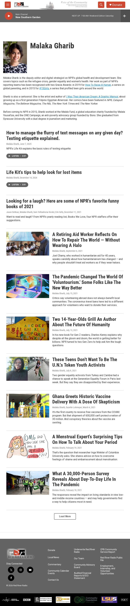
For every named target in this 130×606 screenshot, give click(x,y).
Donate (117, 4)
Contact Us (53, 580)
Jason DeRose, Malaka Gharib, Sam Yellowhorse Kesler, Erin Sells (34, 212)
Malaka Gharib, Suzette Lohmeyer (67, 407)
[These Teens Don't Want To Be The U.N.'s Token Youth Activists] (27, 369)
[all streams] (125, 16)
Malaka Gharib (12, 144)
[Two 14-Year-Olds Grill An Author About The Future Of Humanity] (27, 328)
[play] (8, 16)
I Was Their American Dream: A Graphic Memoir (92, 96)
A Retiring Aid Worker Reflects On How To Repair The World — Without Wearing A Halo (86, 240)
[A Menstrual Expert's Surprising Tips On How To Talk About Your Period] (27, 446)
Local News (53, 557)
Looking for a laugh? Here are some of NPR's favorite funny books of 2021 (62, 203)
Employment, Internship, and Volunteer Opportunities (107, 570)
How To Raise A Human (98, 84)
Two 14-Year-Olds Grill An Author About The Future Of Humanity (84, 321)
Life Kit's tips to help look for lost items (44, 172)
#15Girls (44, 88)
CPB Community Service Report (108, 550)
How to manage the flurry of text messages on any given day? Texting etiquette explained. (64, 135)
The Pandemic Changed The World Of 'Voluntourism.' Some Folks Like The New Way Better (87, 282)
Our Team (79, 558)
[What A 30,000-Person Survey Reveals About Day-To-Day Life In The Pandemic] (27, 483)
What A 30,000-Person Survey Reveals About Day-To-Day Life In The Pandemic (84, 479)
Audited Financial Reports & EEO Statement (82, 575)
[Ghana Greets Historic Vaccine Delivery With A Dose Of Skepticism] (27, 406)
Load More (65, 516)
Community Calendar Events (58, 572)
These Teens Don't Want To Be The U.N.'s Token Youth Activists (84, 362)
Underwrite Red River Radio (84, 550)
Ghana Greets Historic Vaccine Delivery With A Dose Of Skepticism (86, 399)
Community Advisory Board (84, 566)
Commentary (54, 564)
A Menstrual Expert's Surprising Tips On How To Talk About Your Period (87, 439)
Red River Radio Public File (111, 559)
